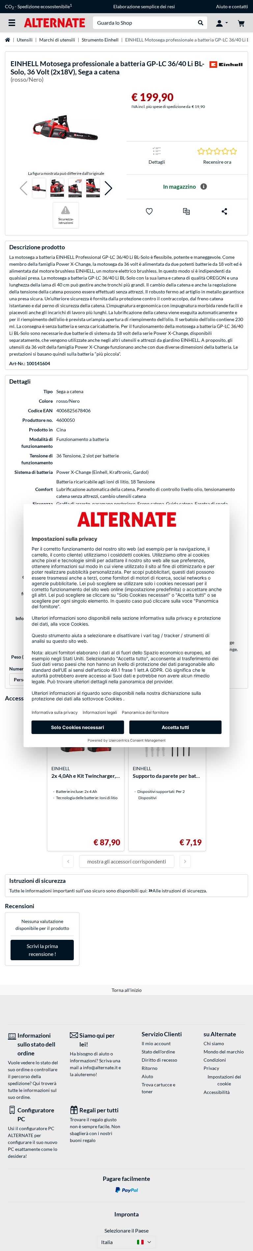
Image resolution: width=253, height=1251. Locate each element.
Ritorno (149, 1068)
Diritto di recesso (159, 1060)
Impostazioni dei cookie (224, 1080)
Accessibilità (217, 1092)
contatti (240, 6)
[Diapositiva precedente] (68, 861)
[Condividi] (224, 211)
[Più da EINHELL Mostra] (226, 73)
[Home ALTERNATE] (54, 22)
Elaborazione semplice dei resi (144, 6)
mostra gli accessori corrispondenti (126, 861)
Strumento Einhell (100, 39)
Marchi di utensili (57, 39)
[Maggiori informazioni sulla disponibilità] (203, 187)
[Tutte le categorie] (12, 23)
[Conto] (222, 22)
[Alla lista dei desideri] (149, 211)
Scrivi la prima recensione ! (42, 950)
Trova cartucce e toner (158, 1088)
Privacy (211, 1068)
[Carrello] (241, 22)
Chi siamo (214, 1043)
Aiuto (222, 6)
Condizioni (215, 1060)
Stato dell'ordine (158, 1051)
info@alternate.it (100, 1067)
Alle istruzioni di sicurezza (179, 890)
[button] (23, 188)
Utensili (25, 39)
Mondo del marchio (224, 1051)
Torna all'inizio (127, 990)
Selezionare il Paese (126, 1230)
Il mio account (156, 1043)
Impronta (126, 1214)
